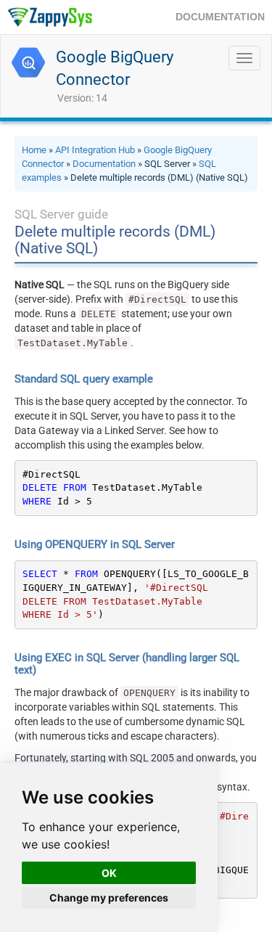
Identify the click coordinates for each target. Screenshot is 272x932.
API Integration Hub (95, 149)
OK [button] (109, 873)
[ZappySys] (49, 17)
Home (34, 149)
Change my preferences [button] (108, 897)
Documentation (104, 163)
